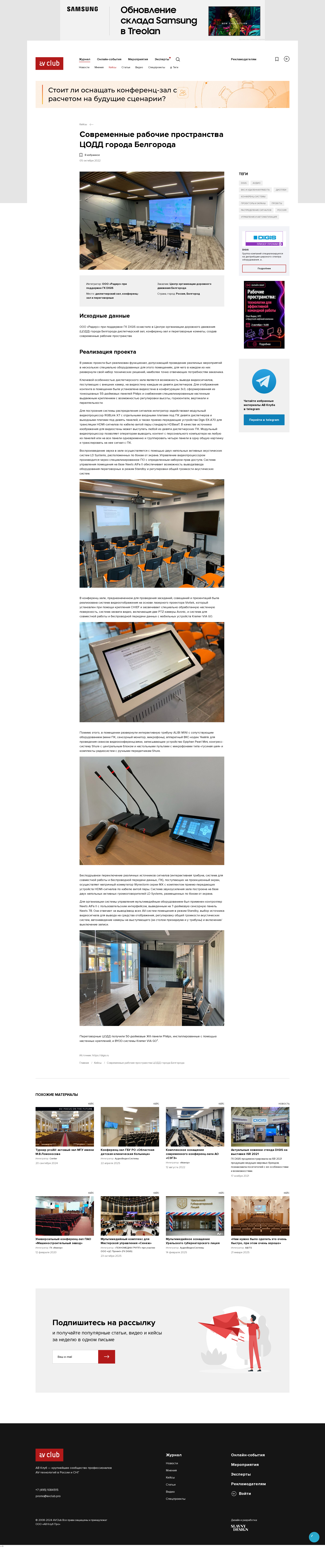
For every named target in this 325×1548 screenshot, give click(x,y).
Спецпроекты (156, 67)
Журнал (84, 59)
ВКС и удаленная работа (255, 190)
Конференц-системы (253, 196)
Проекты (277, 203)
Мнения (99, 67)
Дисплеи (281, 190)
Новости (84, 67)
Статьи (126, 67)
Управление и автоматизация (259, 217)
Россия (281, 210)
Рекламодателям (243, 59)
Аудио (257, 183)
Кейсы (112, 67)
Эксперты (162, 59)
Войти (245, 1493)
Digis (244, 183)
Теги (175, 67)
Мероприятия (138, 59)
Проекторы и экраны (253, 203)
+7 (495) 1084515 (47, 1490)
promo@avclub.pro (48, 1496)
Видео (139, 67)
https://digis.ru (100, 1055)
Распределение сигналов (256, 210)
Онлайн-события (109, 59)
